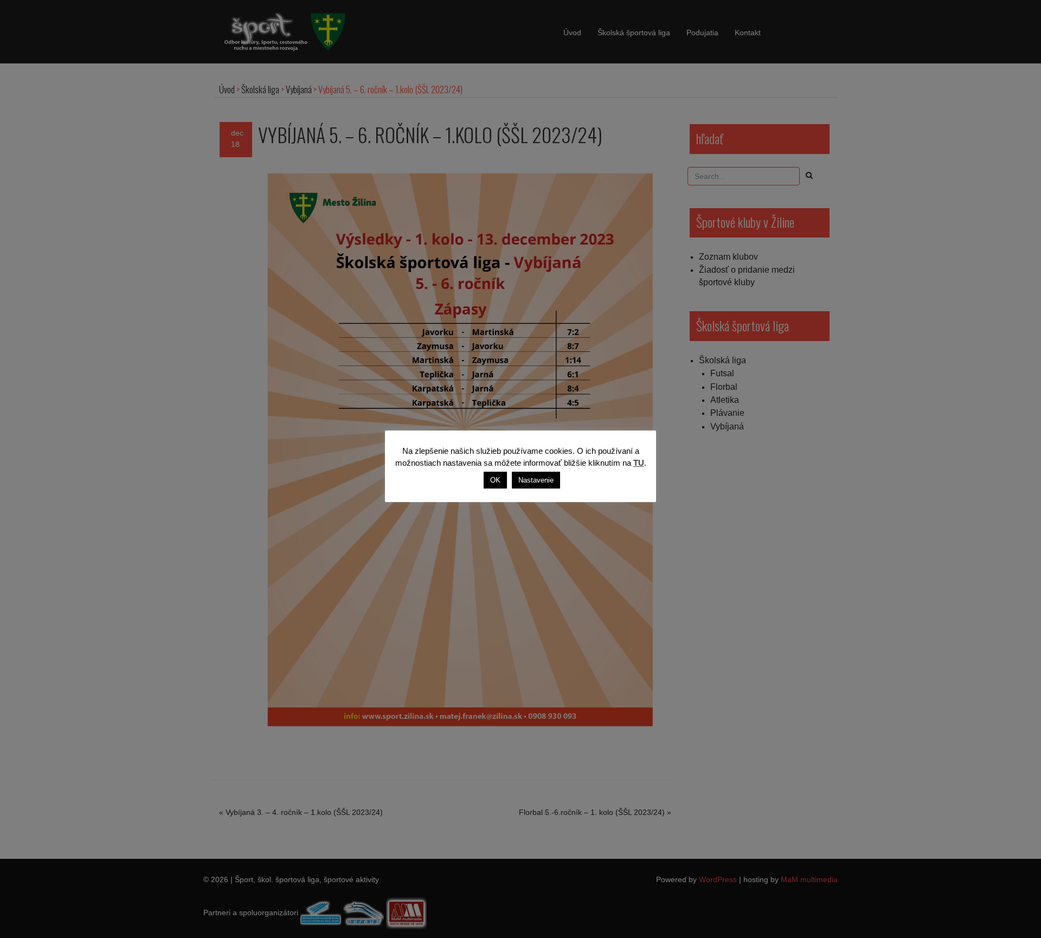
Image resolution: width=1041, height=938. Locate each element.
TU (638, 462)
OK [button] (495, 480)
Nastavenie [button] (536, 480)
